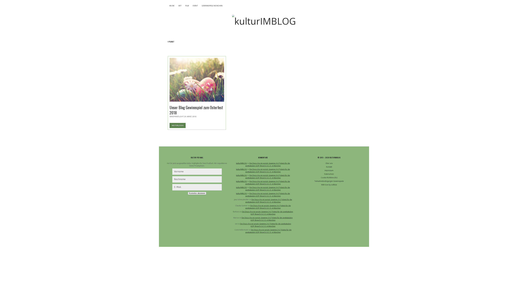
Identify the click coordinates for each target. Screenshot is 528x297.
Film (187, 6)
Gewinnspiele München (212, 6)
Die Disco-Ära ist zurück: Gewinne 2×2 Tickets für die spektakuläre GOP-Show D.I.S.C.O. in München (267, 164)
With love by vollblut (329, 185)
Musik (171, 6)
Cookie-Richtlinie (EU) (329, 177)
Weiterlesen (179, 126)
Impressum (329, 170)
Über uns (329, 163)
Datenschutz (329, 174)
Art (180, 6)
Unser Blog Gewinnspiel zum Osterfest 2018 (197, 80)
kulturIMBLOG (241, 163)
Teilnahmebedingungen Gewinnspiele (329, 181)
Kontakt (329, 167)
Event (195, 6)
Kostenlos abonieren (197, 193)
